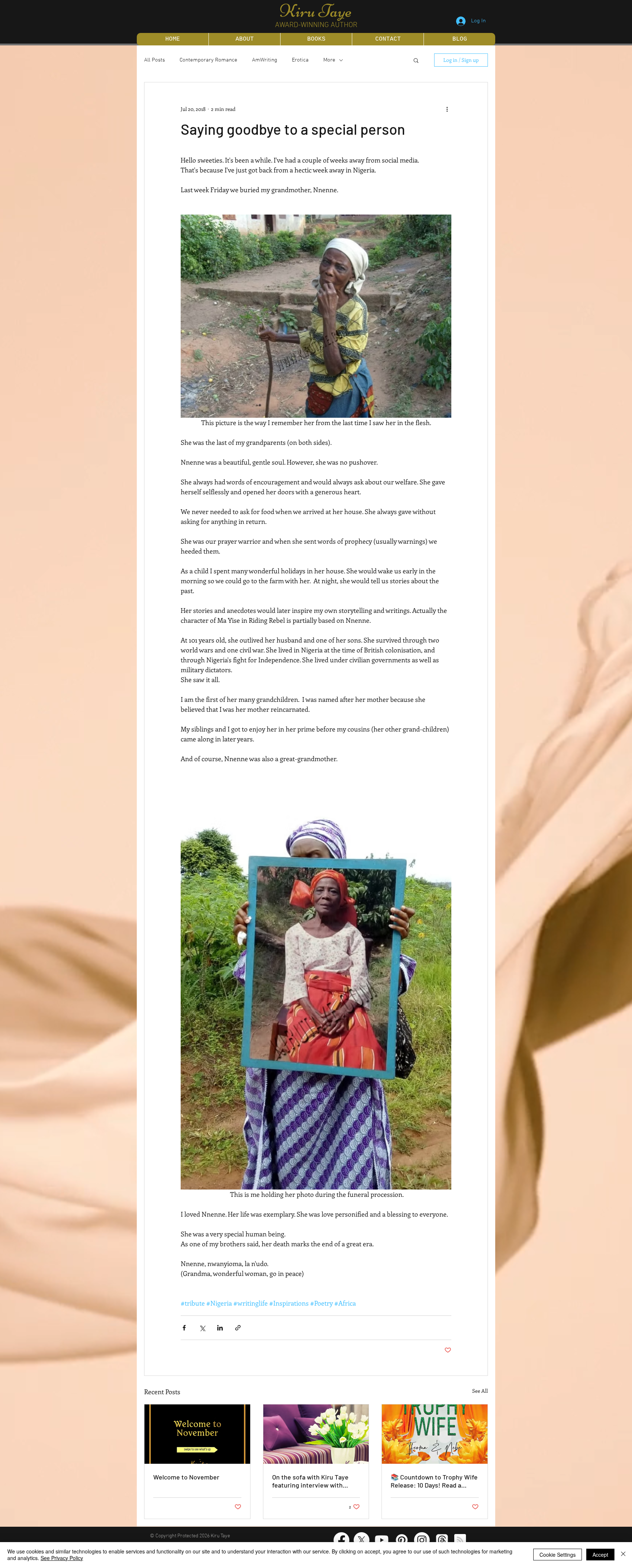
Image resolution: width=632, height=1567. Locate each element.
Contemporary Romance (208, 60)
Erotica (300, 60)
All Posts (154, 60)
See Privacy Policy (62, 1558)
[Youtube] (382, 1540)
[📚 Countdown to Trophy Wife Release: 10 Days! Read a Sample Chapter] (435, 1434)
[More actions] (447, 108)
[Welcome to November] (197, 1434)
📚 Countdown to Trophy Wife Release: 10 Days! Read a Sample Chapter (434, 1481)
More (329, 60)
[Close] (623, 1554)
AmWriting (264, 60)
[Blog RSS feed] (460, 1540)
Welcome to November (186, 1477)
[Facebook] (341, 1540)
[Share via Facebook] (184, 1327)
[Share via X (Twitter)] (202, 1327)
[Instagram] (422, 1540)
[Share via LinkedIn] (220, 1327)
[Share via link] (237, 1327)
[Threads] (442, 1540)
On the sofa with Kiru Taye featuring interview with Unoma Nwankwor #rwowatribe (310, 1481)
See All (480, 1390)
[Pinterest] (402, 1540)
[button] (416, 60)
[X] (361, 1540)
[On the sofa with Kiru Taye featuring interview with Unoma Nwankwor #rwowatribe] (316, 1434)
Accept (600, 1554)
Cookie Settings (557, 1554)
